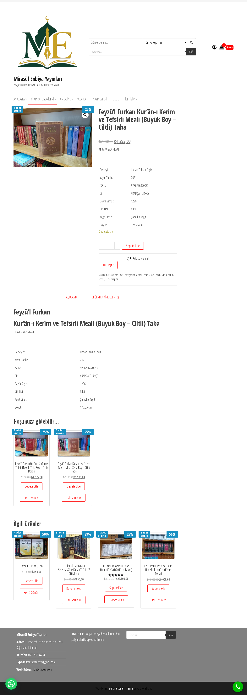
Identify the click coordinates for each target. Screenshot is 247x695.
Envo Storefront (143, 688)
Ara (191, 51)
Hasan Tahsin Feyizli (151, 275)
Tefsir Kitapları (112, 279)
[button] (85, 114)
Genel (139, 275)
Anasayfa (19, 99)
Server (101, 279)
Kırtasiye (65, 99)
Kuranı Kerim (167, 275)
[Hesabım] (214, 47)
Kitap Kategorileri (42, 99)
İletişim (130, 99)
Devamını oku (73, 588)
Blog (116, 99)
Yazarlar (82, 99)
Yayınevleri (100, 99)
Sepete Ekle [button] (31, 486)
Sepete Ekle (133, 245)
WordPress (102, 688)
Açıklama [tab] (71, 297)
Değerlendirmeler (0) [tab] (105, 297)
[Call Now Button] (238, 686)
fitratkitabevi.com (42, 669)
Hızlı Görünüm (31, 497)
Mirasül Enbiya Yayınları (38, 78)
